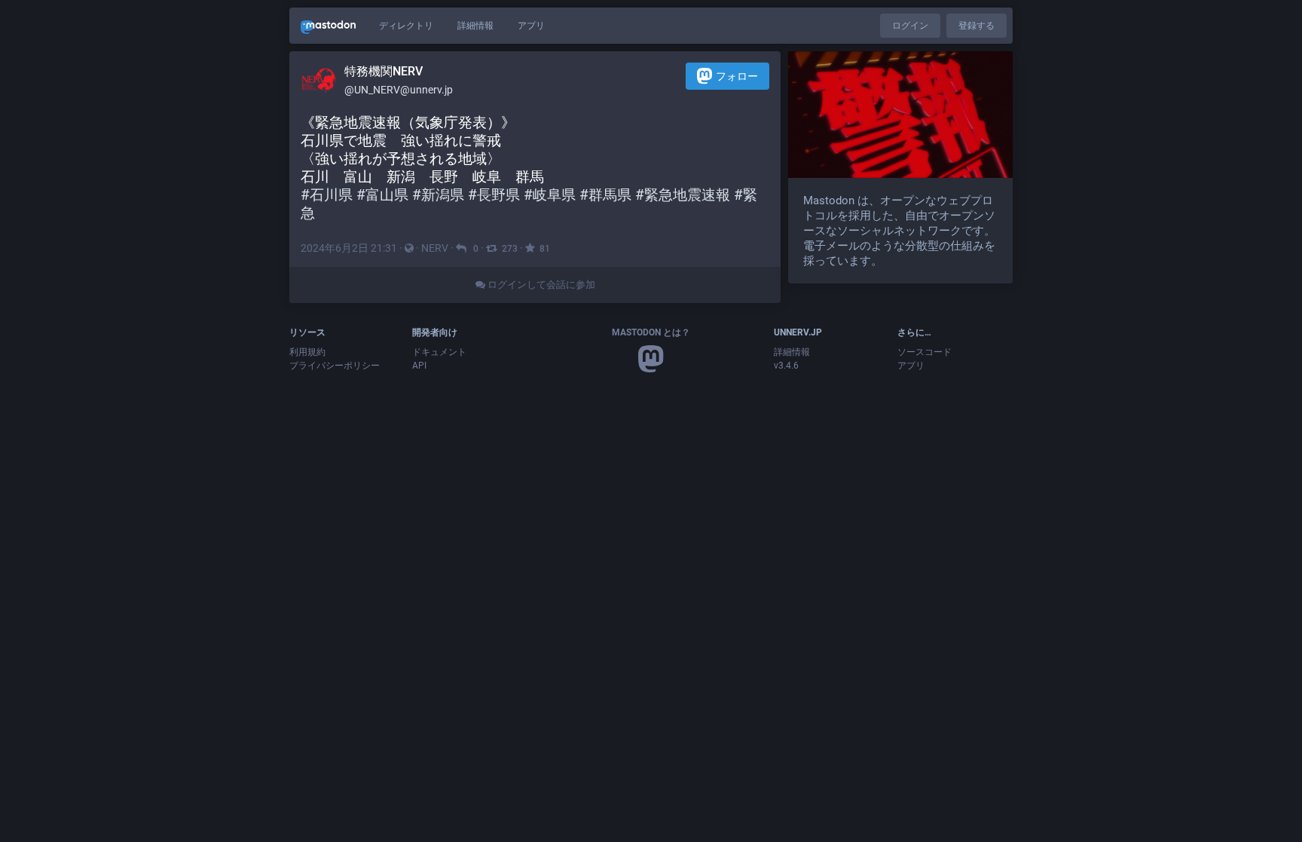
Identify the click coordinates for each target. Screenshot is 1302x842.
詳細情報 (475, 25)
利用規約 (307, 352)
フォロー (737, 76)
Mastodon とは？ (651, 332)
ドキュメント (439, 352)
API (419, 365)
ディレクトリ (406, 25)
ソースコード (924, 352)
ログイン (910, 25)
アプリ (531, 25)
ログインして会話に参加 (540, 284)
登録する (976, 25)
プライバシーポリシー (334, 365)
